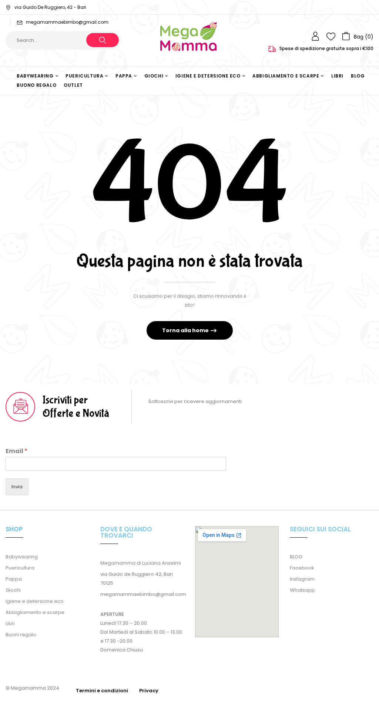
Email (16, 451)
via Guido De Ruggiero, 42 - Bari (50, 7)
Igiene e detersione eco (35, 601)
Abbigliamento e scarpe (35, 612)
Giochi (13, 590)
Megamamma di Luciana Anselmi (140, 563)
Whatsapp (302, 590)
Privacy (148, 690)
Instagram (302, 578)
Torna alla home (186, 330)
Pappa (14, 578)
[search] (102, 40)
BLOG (296, 556)
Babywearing (22, 556)
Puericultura (20, 567)
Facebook (302, 567)
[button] (357, 36)
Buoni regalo (21, 634)
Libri (10, 623)
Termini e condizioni (102, 690)
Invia (17, 486)
